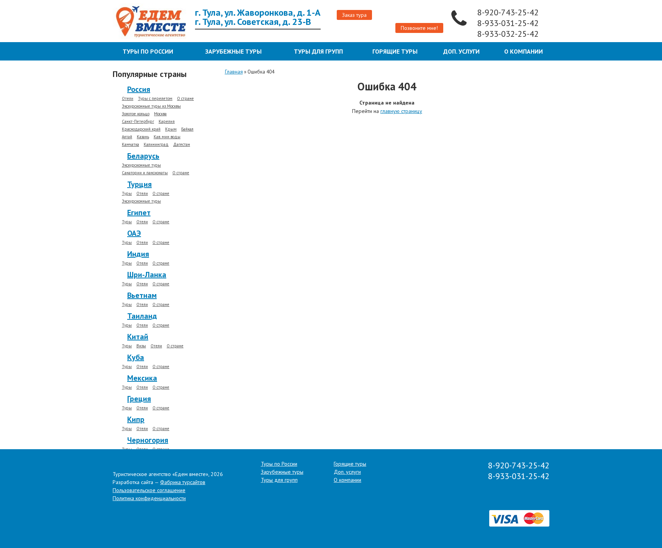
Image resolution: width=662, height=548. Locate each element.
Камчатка (130, 144)
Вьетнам (142, 295)
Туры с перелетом (155, 99)
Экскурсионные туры (141, 165)
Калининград (156, 144)
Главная (234, 72)
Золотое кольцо (135, 114)
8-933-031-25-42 (509, 23)
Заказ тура (354, 14)
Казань (143, 137)
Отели (127, 99)
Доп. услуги (461, 51)
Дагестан (181, 144)
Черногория (147, 440)
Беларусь (143, 156)
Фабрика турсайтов (182, 482)
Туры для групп (318, 51)
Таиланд (142, 316)
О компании (523, 51)
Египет (139, 212)
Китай (137, 336)
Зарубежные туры (233, 51)
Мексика (142, 378)
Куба (135, 357)
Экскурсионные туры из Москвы (151, 106)
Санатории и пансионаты (145, 173)
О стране (185, 99)
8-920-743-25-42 (509, 12)
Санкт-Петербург (138, 121)
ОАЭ (134, 233)
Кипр (135, 419)
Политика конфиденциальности (149, 498)
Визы (141, 346)
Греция (139, 398)
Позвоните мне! (419, 28)
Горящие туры (395, 51)
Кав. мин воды (167, 137)
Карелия (167, 121)
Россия (138, 89)
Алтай (127, 137)
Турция (139, 184)
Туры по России (148, 51)
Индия (138, 254)
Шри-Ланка (146, 274)
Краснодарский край (141, 129)
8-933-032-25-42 (509, 33)
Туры (127, 193)
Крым (171, 129)
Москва (160, 114)
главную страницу (401, 111)
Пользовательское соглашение (149, 490)
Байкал (187, 129)
